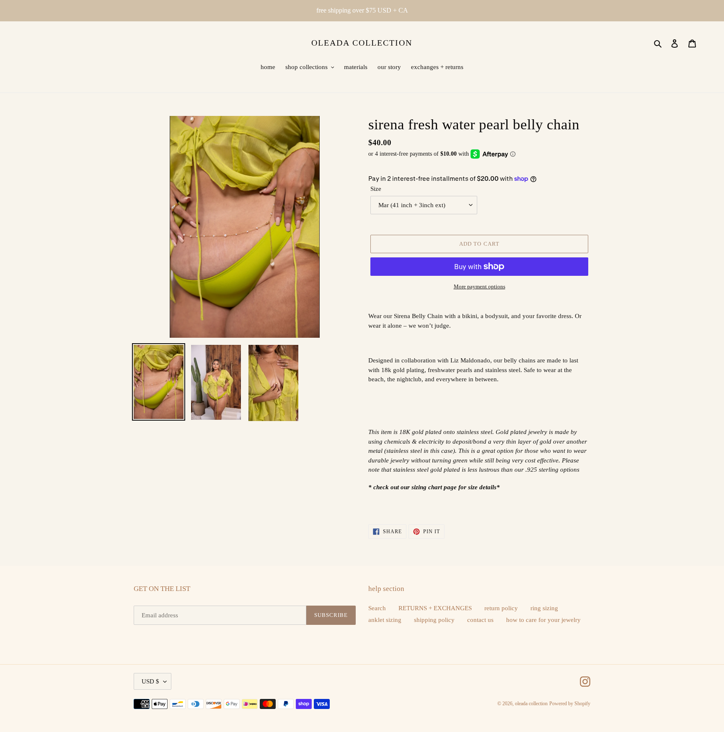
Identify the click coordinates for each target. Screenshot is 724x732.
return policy (501, 608)
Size (375, 188)
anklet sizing (384, 619)
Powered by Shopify (569, 703)
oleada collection (361, 42)
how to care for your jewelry (543, 619)
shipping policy (434, 619)
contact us (480, 619)
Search (377, 608)
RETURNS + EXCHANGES (435, 608)
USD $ (150, 681)
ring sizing (544, 608)
